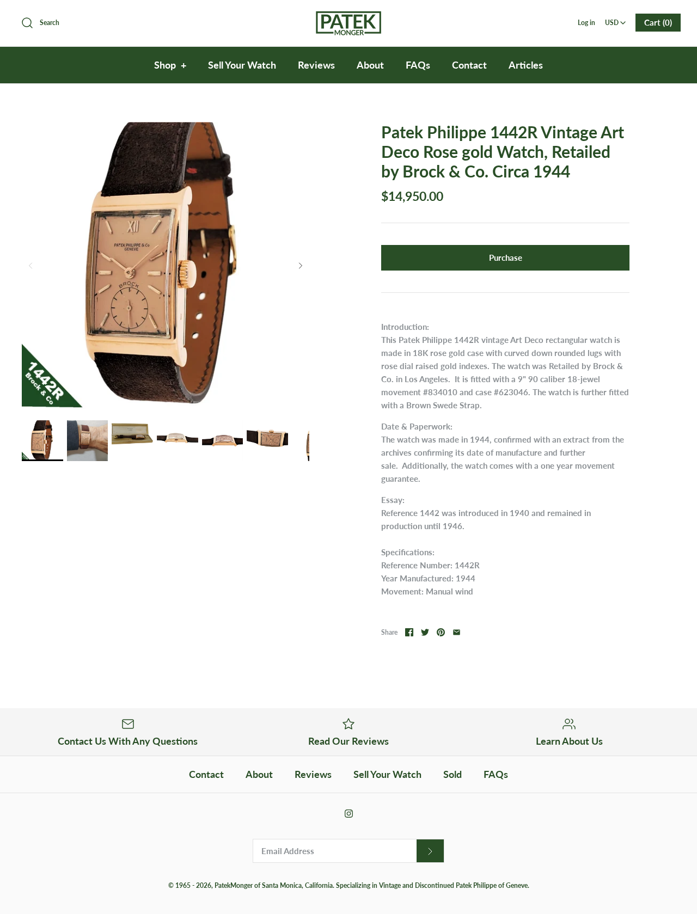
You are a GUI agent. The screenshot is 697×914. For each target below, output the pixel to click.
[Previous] (30, 265)
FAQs (418, 65)
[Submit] (430, 851)
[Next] (300, 265)
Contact (469, 65)
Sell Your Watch (242, 65)
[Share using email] (457, 632)
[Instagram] (349, 813)
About (370, 65)
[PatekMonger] (348, 17)
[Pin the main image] (441, 632)
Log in (586, 23)
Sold (452, 774)
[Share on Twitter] (425, 632)
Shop (170, 65)
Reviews (316, 65)
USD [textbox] (616, 19)
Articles (526, 65)
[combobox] (615, 19)
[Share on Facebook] (409, 632)
